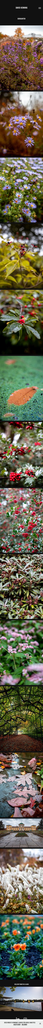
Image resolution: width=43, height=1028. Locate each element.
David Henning (21, 7)
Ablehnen (24, 1024)
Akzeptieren (17, 1024)
